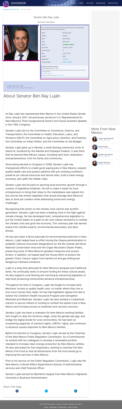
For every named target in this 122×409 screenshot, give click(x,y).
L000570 (65, 59)
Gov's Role (90, 3)
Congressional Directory (10, 9)
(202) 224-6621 (67, 62)
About (46, 407)
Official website (48, 73)
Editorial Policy (113, 3)
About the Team (73, 407)
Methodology (100, 3)
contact (81, 3)
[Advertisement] (105, 39)
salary (74, 3)
